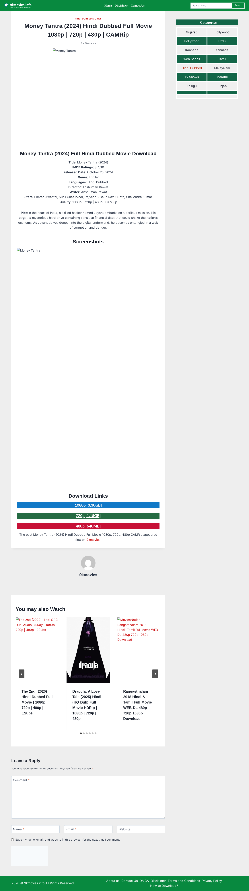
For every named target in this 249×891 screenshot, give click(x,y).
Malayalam (222, 68)
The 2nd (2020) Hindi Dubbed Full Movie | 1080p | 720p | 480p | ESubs (37, 702)
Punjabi (222, 86)
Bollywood (222, 32)
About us (113, 881)
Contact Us (129, 881)
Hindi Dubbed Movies (88, 18)
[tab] (81, 733)
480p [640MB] (88, 526)
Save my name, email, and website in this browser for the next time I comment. (67, 839)
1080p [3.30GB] (88, 505)
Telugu (192, 86)
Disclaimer (158, 881)
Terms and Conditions (184, 881)
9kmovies (90, 43)
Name (18, 829)
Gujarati (191, 32)
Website (125, 829)
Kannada (191, 50)
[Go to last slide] (21, 673)
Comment (21, 780)
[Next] (155, 673)
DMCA (144, 881)
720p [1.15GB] (88, 516)
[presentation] (37, 650)
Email (71, 829)
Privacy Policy (212, 881)
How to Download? (164, 886)
